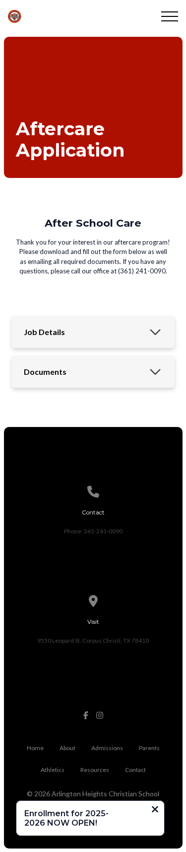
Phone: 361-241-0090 (93, 531)
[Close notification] (155, 810)
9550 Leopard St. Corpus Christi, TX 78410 (93, 640)
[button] (169, 16)
